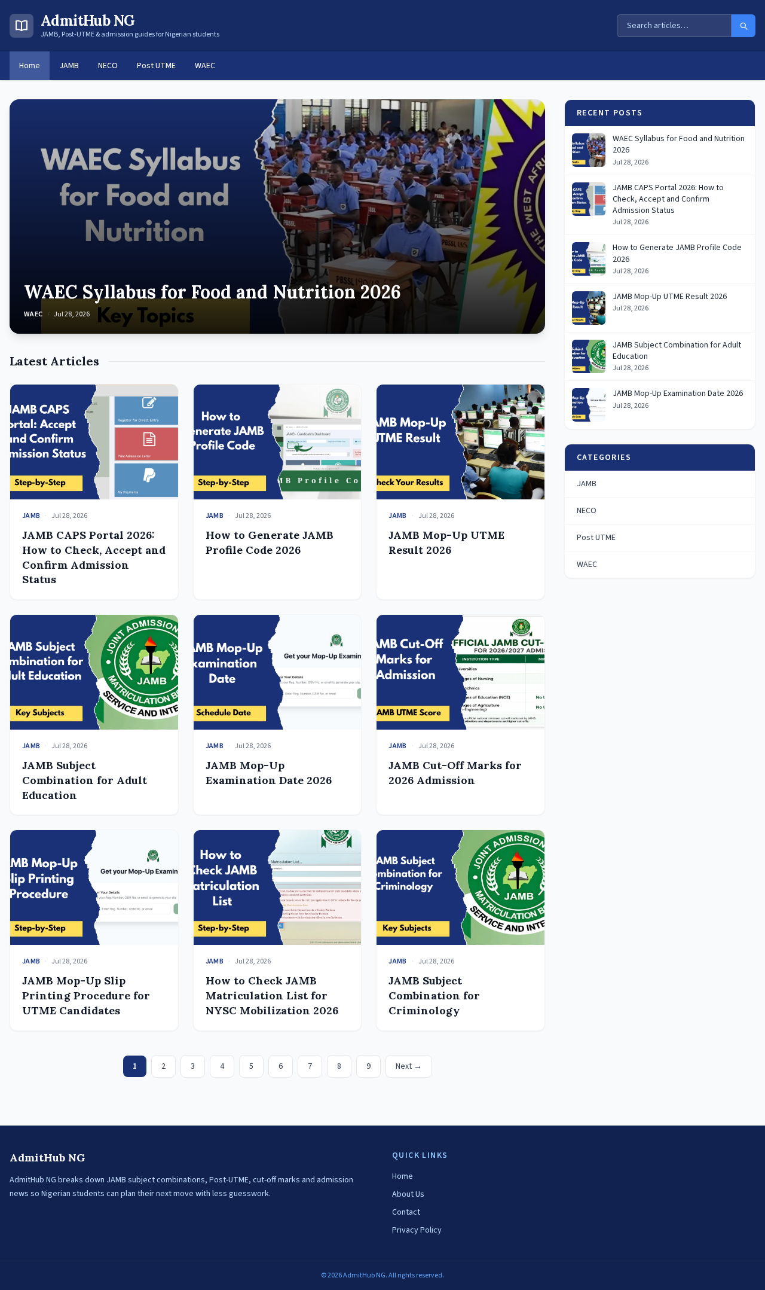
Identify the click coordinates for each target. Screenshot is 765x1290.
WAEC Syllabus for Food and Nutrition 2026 (212, 291)
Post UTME (156, 66)
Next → (409, 1066)
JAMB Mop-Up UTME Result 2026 (446, 542)
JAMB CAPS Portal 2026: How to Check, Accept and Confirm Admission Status (94, 557)
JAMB (69, 66)
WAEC (205, 66)
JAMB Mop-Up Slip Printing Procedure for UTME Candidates (86, 995)
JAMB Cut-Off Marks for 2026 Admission (455, 772)
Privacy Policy (417, 1230)
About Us (408, 1194)
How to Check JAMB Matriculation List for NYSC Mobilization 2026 (272, 995)
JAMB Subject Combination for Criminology (434, 995)
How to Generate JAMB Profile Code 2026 (269, 542)
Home (29, 66)
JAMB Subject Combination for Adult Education (84, 780)
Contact (406, 1212)
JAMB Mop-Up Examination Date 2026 (269, 772)
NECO (108, 66)
